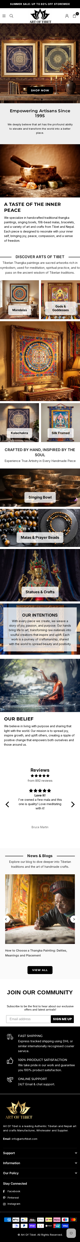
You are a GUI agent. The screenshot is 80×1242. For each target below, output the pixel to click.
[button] (74, 15)
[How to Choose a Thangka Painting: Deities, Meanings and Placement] (40, 909)
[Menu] (4, 16)
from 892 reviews (40, 781)
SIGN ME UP (62, 1019)
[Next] (74, 919)
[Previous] (6, 919)
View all (40, 970)
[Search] (11, 16)
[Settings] (67, 15)
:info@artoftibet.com (23, 1138)
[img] (40, 775)
